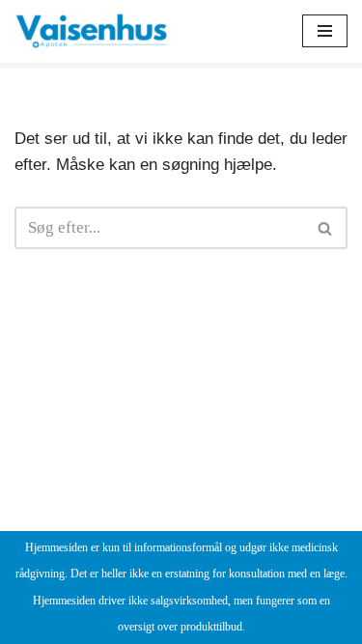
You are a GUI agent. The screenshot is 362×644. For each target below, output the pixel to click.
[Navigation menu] (325, 30)
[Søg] (326, 228)
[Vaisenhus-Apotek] (91, 31)
